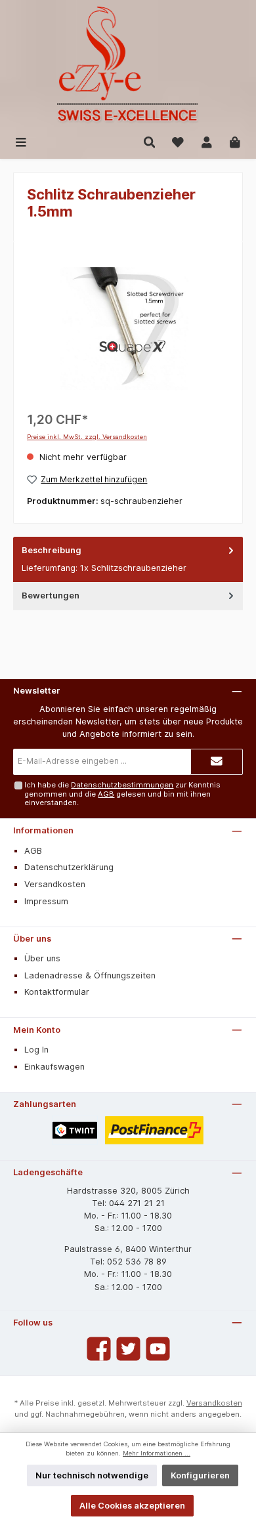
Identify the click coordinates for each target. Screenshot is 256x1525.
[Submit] (216, 762)
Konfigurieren (200, 1475)
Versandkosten (54, 884)
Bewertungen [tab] (50, 595)
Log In (36, 1050)
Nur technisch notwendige (91, 1475)
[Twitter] (128, 1349)
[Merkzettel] (177, 141)
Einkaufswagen (54, 1067)
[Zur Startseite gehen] (128, 65)
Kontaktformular (56, 992)
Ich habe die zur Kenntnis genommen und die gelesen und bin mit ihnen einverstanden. (122, 793)
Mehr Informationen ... (156, 1453)
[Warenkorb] (235, 141)
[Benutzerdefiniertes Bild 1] (75, 1130)
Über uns (32, 939)
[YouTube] (158, 1349)
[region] (128, 328)
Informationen (43, 830)
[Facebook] (99, 1349)
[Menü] (21, 141)
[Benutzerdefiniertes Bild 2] (154, 1130)
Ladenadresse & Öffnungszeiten (90, 975)
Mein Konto (36, 1030)
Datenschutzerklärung (69, 867)
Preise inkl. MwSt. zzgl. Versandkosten (87, 436)
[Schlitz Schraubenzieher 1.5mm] (128, 328)
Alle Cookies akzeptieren (132, 1506)
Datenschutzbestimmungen (122, 784)
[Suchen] (149, 141)
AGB (106, 794)
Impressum (46, 901)
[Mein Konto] (206, 141)
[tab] (128, 559)
